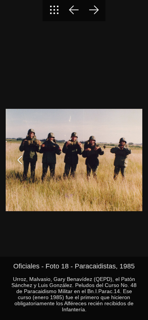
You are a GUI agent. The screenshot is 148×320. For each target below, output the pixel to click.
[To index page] (54, 10)
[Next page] (94, 10)
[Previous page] (74, 10)
